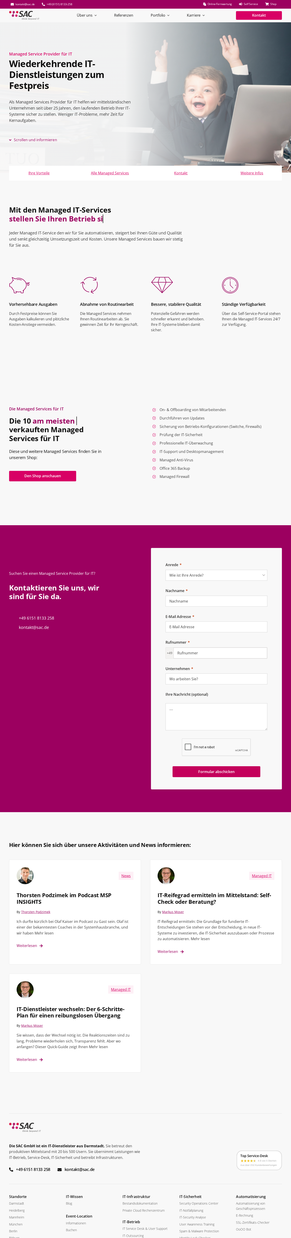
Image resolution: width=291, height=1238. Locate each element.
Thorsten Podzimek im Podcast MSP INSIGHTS (64, 898)
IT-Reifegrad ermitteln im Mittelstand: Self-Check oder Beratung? (214, 898)
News (126, 875)
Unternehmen (178, 668)
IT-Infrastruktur (136, 1196)
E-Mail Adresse (178, 616)
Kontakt (181, 173)
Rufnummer (176, 642)
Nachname (175, 590)
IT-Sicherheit (190, 1196)
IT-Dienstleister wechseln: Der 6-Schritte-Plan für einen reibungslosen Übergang (71, 1012)
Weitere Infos (252, 173)
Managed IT (262, 875)
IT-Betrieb (131, 1221)
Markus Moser (173, 912)
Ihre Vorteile (39, 173)
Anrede (172, 564)
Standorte (18, 1196)
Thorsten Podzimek (35, 912)
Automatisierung (251, 1196)
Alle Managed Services (110, 173)
